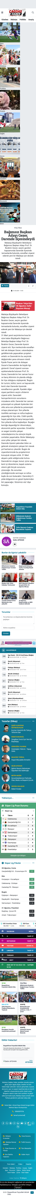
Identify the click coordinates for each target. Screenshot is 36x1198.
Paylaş (6, 285)
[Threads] (25, 1123)
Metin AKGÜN (16, 775)
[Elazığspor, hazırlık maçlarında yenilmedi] (9, 1020)
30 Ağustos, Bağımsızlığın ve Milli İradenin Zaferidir (25, 602)
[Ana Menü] (2, 12)
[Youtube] (21, 1123)
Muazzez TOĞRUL (17, 757)
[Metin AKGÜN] (6, 778)
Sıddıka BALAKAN (17, 786)
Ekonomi (12, 1170)
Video (20, 1164)
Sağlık (30, 1168)
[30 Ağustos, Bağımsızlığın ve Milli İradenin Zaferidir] (26, 595)
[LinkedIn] (18, 1123)
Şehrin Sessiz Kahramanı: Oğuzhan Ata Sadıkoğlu (20, 769)
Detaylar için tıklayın (18, 855)
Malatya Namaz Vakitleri (9, 1143)
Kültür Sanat (26, 1170)
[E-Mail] (14, 544)
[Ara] (33, 12)
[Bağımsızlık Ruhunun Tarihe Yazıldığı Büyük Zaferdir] (26, 560)
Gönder (6, 633)
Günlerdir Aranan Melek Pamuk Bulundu (25, 1031)
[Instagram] (14, 1123)
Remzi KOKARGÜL (17, 737)
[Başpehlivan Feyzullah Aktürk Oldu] (9, 976)
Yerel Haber (11, 1172)
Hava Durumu (26, 1136)
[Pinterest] (10, 1123)
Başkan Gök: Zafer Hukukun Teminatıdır (8, 584)
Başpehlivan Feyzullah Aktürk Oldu (9, 986)
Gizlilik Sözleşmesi (7, 1188)
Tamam (18, 1188)
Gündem (5, 19)
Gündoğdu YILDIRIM (18, 746)
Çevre (18, 1172)
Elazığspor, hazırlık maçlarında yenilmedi (9, 1030)
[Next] (29, 1123)
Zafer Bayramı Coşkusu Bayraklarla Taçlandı (8, 1008)
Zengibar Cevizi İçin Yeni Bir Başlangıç (21, 740)
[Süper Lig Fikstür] (33, 863)
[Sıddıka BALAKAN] (6, 787)
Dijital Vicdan (16, 789)
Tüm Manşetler (26, 1148)
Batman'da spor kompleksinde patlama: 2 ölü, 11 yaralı (25, 1009)
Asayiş (31, 19)
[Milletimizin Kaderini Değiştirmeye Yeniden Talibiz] (9, 560)
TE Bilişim (23, 1178)
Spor (4, 983)
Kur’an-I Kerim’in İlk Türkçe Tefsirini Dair (21, 731)
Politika (23, 19)
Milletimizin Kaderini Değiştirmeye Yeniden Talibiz (9, 567)
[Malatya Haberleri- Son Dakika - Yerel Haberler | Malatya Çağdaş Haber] (17, 12)
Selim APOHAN (18, 540)
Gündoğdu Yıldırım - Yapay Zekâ (21, 750)
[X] (7, 1123)
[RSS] (18, 1126)
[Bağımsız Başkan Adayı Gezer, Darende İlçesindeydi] (18, 272)
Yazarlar (28, 1164)
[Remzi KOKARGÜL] (6, 739)
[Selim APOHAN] (6, 541)
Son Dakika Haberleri (8, 1156)
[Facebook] (3, 1123)
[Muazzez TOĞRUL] (6, 758)
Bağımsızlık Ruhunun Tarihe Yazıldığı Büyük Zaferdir (26, 567)
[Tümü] (33, 721)
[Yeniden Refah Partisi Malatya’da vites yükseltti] (9, 595)
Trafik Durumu (26, 1142)
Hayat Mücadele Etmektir (20, 760)
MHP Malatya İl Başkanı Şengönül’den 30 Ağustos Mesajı (26, 584)
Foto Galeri (11, 1164)
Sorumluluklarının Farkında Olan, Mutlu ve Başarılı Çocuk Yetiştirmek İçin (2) (22, 779)
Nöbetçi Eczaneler (7, 1137)
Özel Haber (25, 1172)
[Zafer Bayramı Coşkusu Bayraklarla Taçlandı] (9, 997)
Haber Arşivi (25, 1154)
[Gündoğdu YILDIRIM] (6, 749)
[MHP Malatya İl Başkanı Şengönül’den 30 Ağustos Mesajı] (26, 577)
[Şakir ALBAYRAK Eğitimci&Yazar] (6, 728)
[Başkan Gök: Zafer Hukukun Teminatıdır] (9, 577)
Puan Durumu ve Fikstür (9, 1149)
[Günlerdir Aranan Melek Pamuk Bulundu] (27, 1020)
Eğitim (19, 1170)
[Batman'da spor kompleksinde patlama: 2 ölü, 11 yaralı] (27, 997)
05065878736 (19, 1111)
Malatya (14, 19)
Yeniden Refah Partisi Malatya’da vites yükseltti (9, 602)
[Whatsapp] (32, 1123)
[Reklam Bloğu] (18, 643)
